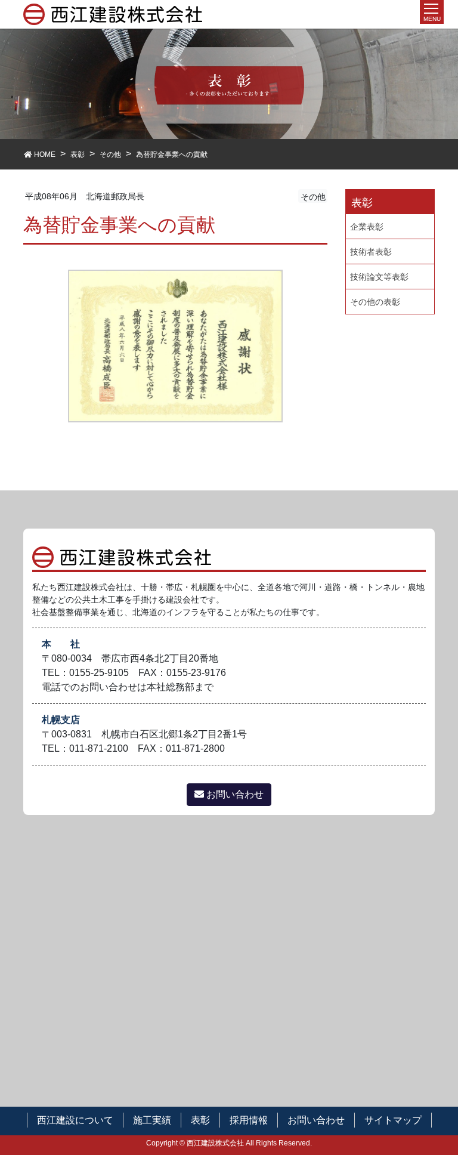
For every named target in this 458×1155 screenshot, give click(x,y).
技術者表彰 (371, 252)
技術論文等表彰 (379, 277)
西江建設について (75, 1120)
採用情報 (249, 1120)
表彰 (200, 1120)
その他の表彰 (375, 302)
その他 (313, 197)
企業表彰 (366, 226)
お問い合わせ (234, 794)
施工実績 (152, 1120)
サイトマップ (393, 1120)
